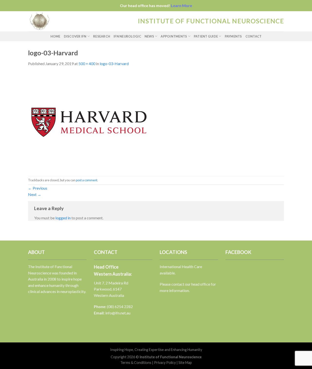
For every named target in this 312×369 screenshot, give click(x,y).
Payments (233, 36)
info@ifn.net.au (117, 313)
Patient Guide (206, 36)
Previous (37, 188)
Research (101, 36)
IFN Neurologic (127, 36)
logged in (63, 217)
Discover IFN (75, 36)
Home (55, 36)
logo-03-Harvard (114, 63)
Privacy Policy (165, 362)
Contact (253, 36)
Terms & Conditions (135, 362)
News (149, 36)
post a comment (86, 180)
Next (34, 194)
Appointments (174, 36)
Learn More (181, 5)
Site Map (185, 362)
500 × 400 (86, 63)
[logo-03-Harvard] (89, 120)
